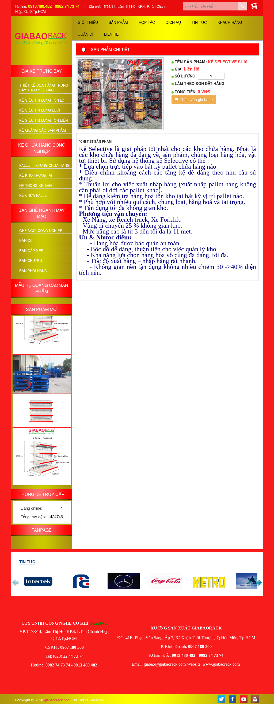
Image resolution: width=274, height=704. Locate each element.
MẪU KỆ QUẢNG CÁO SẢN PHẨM (41, 288)
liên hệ (111, 34)
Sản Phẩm (118, 22)
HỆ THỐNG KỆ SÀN (35, 185)
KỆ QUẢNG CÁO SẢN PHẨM (42, 130)
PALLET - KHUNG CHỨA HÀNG (44, 165)
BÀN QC (26, 240)
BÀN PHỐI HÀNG (33, 270)
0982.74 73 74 (67, 6)
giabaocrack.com (58, 699)
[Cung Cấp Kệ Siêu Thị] (240, 664)
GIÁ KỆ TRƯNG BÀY (41, 71)
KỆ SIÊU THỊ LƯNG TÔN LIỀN (43, 120)
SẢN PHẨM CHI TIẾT (110, 49)
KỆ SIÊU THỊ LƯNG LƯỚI (39, 110)
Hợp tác (147, 22)
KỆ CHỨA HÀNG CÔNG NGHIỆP (41, 148)
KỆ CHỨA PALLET (34, 195)
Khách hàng (230, 22)
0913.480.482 (40, 6)
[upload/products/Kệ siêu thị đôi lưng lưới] (42, 317)
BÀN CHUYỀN (30, 260)
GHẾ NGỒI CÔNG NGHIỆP (40, 230)
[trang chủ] (41, 40)
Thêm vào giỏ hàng (196, 99)
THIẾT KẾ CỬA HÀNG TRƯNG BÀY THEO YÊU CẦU (43, 88)
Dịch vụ (173, 22)
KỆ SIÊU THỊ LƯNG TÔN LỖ (41, 100)
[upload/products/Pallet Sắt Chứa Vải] (42, 366)
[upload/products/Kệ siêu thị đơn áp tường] (42, 403)
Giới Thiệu (88, 22)
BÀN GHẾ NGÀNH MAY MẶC (41, 213)
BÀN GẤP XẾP (31, 250)
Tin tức (199, 22)
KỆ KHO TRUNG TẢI (35, 175)
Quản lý (85, 34)
